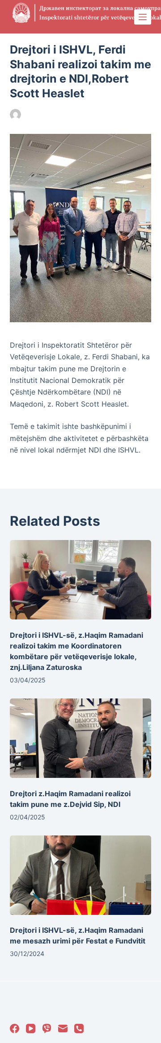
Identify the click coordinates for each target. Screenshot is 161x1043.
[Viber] (46, 1028)
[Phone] (79, 1028)
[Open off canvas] (142, 17)
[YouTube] (30, 1028)
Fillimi (99, 114)
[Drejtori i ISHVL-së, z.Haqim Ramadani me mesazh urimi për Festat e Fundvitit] (81, 875)
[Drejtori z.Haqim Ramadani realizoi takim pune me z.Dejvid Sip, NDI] (81, 738)
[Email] (63, 1028)
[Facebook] (14, 1028)
